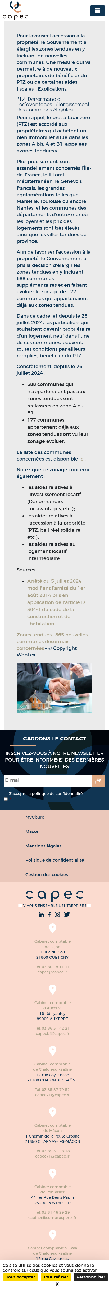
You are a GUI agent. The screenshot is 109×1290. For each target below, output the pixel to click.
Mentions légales (43, 845)
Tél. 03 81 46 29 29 (52, 1212)
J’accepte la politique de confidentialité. (46, 796)
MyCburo (34, 817)
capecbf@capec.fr (52, 1033)
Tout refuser (55, 1276)
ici (82, 459)
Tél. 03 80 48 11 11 (52, 967)
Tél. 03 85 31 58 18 (52, 1151)
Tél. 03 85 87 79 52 (52, 1089)
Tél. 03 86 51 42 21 (52, 1028)
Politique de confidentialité (54, 860)
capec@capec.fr (52, 972)
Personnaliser (90, 1276)
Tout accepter (20, 1276)
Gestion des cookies (46, 874)
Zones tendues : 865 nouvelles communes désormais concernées (52, 641)
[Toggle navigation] (97, 10)
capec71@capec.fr (52, 1095)
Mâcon (32, 831)
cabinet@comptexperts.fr (52, 1217)
